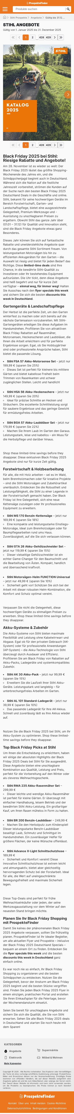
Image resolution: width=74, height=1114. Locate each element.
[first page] (13, 37)
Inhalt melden (37, 1103)
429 (48, 37)
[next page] (55, 37)
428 (41, 37)
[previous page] (19, 37)
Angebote (36, 17)
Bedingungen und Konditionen (50, 1108)
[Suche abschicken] (68, 9)
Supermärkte (50, 1050)
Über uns (23, 1103)
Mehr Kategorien (12, 1063)
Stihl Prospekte (18, 17)
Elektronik (15, 1057)
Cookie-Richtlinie (56, 1103)
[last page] (61, 37)
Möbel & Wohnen (52, 1057)
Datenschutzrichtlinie (19, 1108)
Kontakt (12, 1103)
